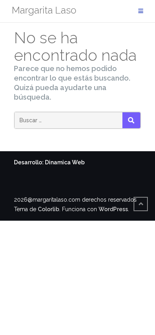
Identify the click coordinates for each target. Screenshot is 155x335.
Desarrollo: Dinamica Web (49, 162)
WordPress (113, 209)
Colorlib (48, 209)
